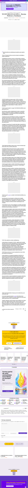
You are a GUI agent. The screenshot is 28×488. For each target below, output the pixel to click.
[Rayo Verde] (1, 403)
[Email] (15, 19)
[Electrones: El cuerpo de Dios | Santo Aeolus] (3, 354)
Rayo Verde (4, 402)
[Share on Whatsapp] (14, 19)
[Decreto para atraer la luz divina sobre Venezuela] (24, 354)
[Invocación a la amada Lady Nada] (10, 354)
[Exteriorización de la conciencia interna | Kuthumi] (17, 354)
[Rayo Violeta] (15, 403)
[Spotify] (13, 0)
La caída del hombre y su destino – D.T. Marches (7, 456)
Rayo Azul (3, 399)
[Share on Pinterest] (20, 309)
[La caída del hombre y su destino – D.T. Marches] (7, 451)
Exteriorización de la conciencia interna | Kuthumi (17, 358)
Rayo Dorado (11, 399)
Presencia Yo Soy (15, 12)
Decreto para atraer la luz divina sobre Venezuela (24, 358)
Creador (9, 195)
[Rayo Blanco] (22, 400)
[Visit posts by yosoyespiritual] (3, 17)
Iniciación (24, 402)
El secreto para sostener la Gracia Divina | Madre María (21, 456)
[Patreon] (16, 0)
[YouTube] (11, 0)
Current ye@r (3, 435)
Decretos (19, 12)
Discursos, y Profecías (14, 322)
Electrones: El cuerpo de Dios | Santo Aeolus (3, 358)
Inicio (8, 12)
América (14, 325)
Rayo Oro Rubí (10, 403)
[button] (24, 2)
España (14, 326)
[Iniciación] (22, 403)
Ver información (10, 8)
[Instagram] (12, 0)
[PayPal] (14, 0)
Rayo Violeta (18, 402)
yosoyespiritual (6, 17)
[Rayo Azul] (1, 400)
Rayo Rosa (17, 399)
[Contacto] (18, 0)
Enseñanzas (11, 12)
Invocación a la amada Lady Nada (10, 358)
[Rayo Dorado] (8, 400)
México (14, 474)
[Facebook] (9, 0)
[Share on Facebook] (12, 19)
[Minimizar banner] (25, 487)
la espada (15, 296)
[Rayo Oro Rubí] (8, 403)
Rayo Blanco (25, 399)
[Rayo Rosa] (15, 400)
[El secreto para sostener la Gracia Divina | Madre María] (21, 451)
